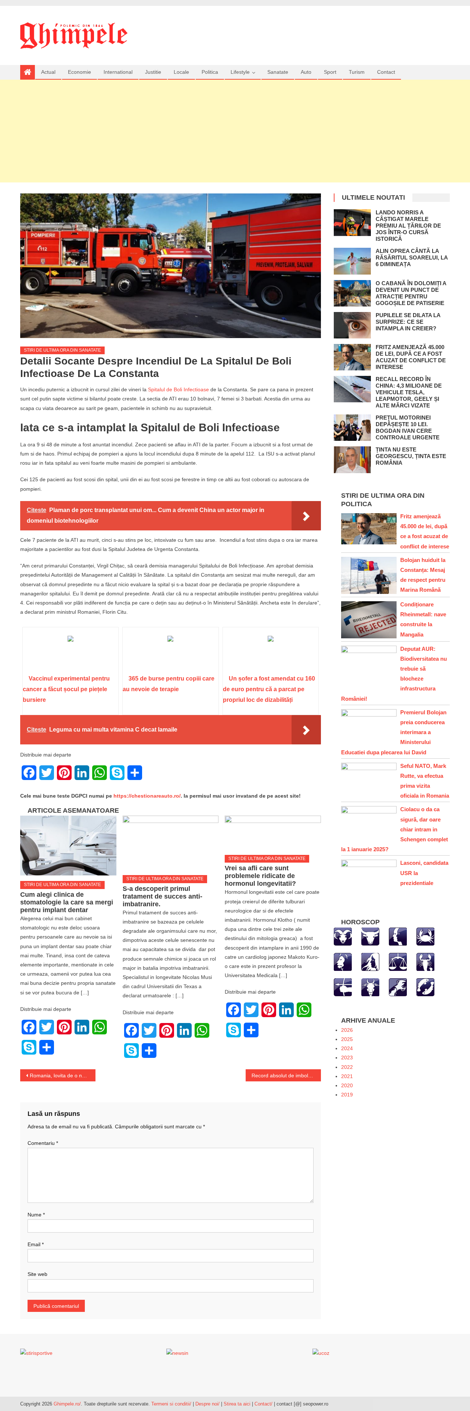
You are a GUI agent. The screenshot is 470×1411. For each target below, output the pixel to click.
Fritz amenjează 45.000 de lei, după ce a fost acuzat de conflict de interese (411, 357)
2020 (347, 1085)
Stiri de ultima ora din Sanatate (62, 350)
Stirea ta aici (238, 1404)
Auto (306, 72)
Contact (386, 72)
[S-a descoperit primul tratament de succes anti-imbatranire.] (171, 843)
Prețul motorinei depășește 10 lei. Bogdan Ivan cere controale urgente (408, 427)
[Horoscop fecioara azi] (370, 961)
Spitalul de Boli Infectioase (178, 389)
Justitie (153, 72)
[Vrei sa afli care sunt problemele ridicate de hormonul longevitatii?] (273, 832)
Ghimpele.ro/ (67, 1404)
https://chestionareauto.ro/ (147, 796)
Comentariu (43, 1143)
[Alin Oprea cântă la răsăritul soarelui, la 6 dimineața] (352, 261)
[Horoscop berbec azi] (343, 936)
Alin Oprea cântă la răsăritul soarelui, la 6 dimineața (412, 257)
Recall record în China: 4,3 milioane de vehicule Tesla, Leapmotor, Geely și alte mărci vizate (409, 392)
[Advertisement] (235, 131)
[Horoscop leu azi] (343, 961)
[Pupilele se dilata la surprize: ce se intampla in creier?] (352, 325)
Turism (357, 72)
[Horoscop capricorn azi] (370, 987)
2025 (347, 1039)
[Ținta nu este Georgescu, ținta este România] (352, 459)
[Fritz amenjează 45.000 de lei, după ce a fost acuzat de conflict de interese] (352, 357)
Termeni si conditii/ (171, 1404)
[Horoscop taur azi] (370, 936)
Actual (48, 72)
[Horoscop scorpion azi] (425, 961)
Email (36, 1244)
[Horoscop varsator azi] (398, 987)
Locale (181, 72)
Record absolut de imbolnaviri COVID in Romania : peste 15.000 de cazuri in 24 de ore (286, 1075)
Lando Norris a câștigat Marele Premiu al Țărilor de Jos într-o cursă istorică (408, 225)
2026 (347, 1030)
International (118, 72)
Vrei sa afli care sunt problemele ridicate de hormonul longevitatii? (260, 875)
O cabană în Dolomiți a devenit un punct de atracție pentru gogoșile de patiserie (411, 293)
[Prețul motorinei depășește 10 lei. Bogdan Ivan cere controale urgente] (352, 427)
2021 (347, 1076)
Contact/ (263, 1404)
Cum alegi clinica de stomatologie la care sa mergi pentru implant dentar (66, 902)
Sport (330, 72)
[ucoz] (320, 1353)
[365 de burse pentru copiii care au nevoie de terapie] (170, 653)
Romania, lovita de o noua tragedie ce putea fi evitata (62, 1075)
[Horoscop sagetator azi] (343, 987)
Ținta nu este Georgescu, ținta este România (411, 456)
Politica (210, 72)
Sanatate (277, 72)
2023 (347, 1057)
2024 (347, 1048)
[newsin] (177, 1353)
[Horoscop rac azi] (425, 936)
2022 (347, 1067)
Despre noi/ (207, 1404)
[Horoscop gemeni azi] (398, 936)
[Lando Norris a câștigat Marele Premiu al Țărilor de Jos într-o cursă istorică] (352, 222)
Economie (79, 72)
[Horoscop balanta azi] (398, 961)
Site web (37, 1274)
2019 (347, 1095)
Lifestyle (240, 72)
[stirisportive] (36, 1353)
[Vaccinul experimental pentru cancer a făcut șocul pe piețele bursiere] (70, 653)
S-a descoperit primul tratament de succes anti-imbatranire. (162, 896)
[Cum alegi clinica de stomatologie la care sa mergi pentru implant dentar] (68, 846)
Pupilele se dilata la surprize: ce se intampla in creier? (408, 321)
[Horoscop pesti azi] (425, 987)
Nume (36, 1215)
